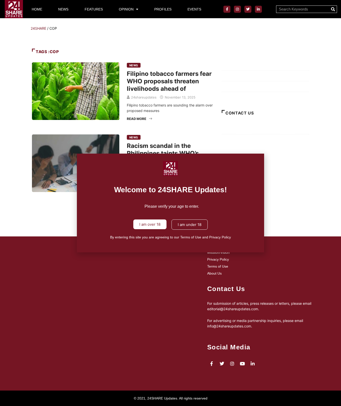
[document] (170, 203)
